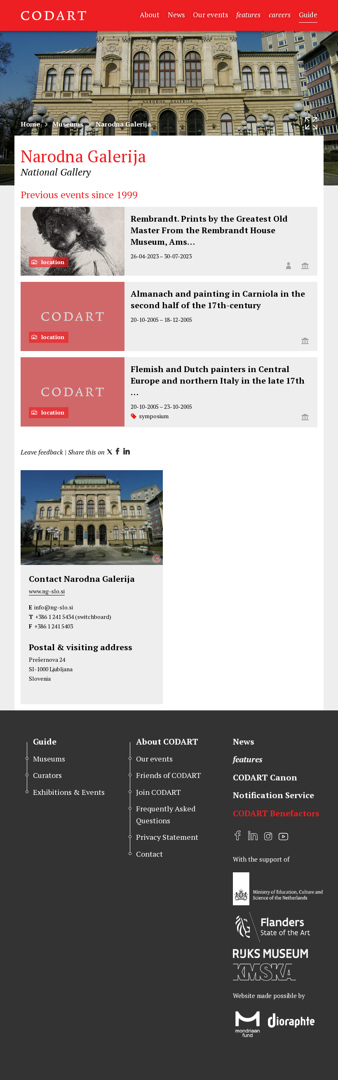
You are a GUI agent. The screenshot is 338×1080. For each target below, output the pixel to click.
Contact (149, 854)
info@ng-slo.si (53, 607)
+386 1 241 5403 (53, 626)
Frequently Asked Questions (165, 814)
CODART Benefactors (276, 813)
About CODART (167, 741)
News (176, 14)
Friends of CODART (168, 775)
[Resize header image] (311, 123)
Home (30, 124)
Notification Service (273, 795)
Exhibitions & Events (69, 792)
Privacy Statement (167, 837)
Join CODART (158, 792)
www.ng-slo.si (47, 591)
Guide (308, 14)
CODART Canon (265, 777)
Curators (47, 775)
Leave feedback (42, 452)
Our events (210, 14)
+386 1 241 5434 (54, 617)
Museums (67, 124)
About (150, 14)
